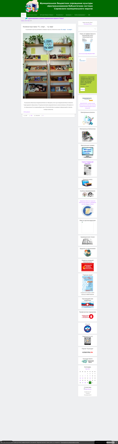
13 (82, 378)
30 (90, 382)
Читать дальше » (27, 111)
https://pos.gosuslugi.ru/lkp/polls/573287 (87, 53)
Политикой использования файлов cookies (70, 442)
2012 (26, 20)
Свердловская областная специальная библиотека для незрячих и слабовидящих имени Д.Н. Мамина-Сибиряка (87, 202)
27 (82, 382)
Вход (90, 24)
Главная (22, 20)
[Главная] (59, 12)
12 (80, 378)
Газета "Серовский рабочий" (87, 162)
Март (29, 20)
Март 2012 (87, 368)
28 (85, 382)
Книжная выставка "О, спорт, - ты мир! (38, 27)
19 (80, 380)
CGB (31, 115)
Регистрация (86, 24)
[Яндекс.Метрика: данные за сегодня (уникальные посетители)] (87, 389)
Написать (82, 89)
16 (90, 378)
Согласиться (110, 442)
